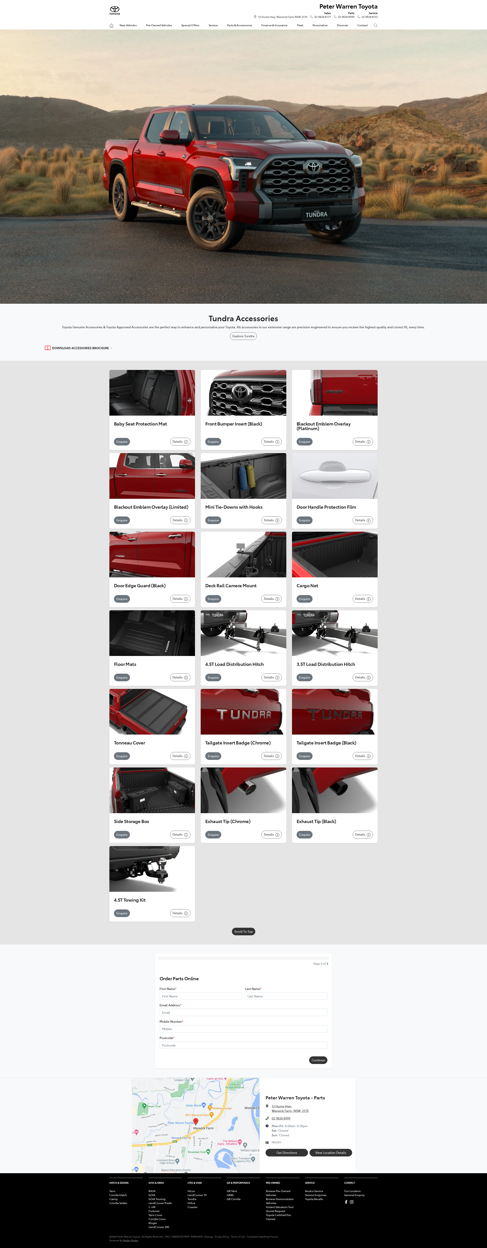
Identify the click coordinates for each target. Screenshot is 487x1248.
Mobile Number (171, 1021)
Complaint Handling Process (262, 1236)
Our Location (352, 1191)
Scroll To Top (243, 931)
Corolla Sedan (118, 1203)
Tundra (192, 1199)
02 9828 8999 (346, 17)
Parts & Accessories (239, 25)
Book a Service (314, 1191)
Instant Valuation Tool (280, 1207)
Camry (113, 1199)
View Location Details (330, 1152)
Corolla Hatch (118, 1195)
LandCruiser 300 (159, 1227)
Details (178, 441)
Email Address (170, 1005)
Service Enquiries (316, 1195)
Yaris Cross (155, 1215)
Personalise (320, 25)
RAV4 (152, 1191)
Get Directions (286, 1152)
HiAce (191, 1203)
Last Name (253, 989)
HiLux (191, 1191)
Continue (318, 1060)
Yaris (112, 1191)
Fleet (300, 25)
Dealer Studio (130, 1240)
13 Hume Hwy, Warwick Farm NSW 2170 (282, 17)
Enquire (121, 441)
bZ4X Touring (157, 1199)
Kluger (153, 1223)
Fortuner (154, 1211)
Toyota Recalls (314, 1199)
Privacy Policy (222, 1236)
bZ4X (152, 1195)
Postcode (167, 1038)
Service (213, 25)
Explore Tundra (243, 336)
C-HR (152, 1207)
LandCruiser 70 (197, 1195)
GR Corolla (233, 1199)
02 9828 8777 (322, 17)
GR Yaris (232, 1191)
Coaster (192, 1207)
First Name (168, 989)
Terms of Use (238, 1236)
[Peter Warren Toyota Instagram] (352, 1202)
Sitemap (208, 1236)
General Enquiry (354, 1195)
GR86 (230, 1195)
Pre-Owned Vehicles (159, 25)
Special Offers (190, 25)
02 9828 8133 (370, 17)
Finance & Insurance (274, 25)
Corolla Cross (157, 1219)
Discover (342, 25)
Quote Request (275, 1211)
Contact (362, 25)
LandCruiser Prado (160, 1203)
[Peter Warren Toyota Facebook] (347, 1202)
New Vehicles (128, 25)
